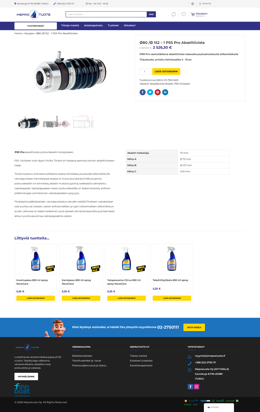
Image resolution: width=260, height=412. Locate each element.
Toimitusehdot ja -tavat (86, 360)
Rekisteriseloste (82, 355)
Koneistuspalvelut (141, 365)
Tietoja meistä (70, 25)
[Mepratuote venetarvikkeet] (33, 14)
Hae (151, 14)
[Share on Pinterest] (158, 92)
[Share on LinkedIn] (165, 92)
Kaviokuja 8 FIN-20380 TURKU (32, 3)
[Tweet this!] (150, 92)
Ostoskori (201, 13)
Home (18, 33)
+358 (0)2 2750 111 (65, 3)
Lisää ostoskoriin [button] (36, 298)
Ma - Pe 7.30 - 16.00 (98, 3)
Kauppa (29, 33)
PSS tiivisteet (182, 83)
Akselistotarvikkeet (161, 83)
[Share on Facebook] (143, 92)
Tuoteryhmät (35, 26)
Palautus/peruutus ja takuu (89, 365)
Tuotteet (113, 25)
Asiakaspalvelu (93, 25)
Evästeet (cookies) (141, 360)
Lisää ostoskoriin (166, 71)
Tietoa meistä (138, 355)
